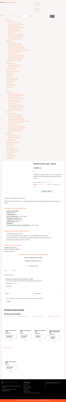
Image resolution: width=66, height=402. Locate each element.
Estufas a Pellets (11, 32)
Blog (37, 5)
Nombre (7, 293)
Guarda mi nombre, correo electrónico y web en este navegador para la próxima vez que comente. (24, 298)
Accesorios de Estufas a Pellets (15, 39)
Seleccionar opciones (10, 336)
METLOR (51, 184)
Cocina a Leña (9, 76)
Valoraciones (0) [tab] (22, 198)
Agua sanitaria (11, 74)
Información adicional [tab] (14, 198)
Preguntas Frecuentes (27, 391)
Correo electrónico (37, 293)
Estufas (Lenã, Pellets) (28, 257)
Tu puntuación (9, 283)
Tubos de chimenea (11, 84)
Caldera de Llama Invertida (14, 66)
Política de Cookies (27, 388)
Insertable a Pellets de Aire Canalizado (16, 55)
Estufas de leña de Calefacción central (16, 27)
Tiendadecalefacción (43, 254)
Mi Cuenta (38, 2)
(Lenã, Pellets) (39, 257)
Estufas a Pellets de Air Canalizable (16, 34)
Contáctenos (38, 4)
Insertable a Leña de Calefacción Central (17, 48)
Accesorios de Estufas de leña (14, 31)
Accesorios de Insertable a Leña (15, 52)
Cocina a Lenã (38, 260)
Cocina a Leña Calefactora (13, 77)
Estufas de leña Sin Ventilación (15, 26)
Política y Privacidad (27, 386)
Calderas (8, 61)
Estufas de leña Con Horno (14, 29)
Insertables (9, 40)
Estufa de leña (39, 184)
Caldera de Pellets (10, 69)
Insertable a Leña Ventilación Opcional (16, 47)
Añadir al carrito (47, 191)
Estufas (8, 19)
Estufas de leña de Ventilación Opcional (16, 24)
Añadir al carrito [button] (38, 336)
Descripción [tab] (6, 198)
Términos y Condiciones (27, 387)
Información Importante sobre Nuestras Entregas (31, 392)
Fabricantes (9, 87)
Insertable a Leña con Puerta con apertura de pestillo (19, 50)
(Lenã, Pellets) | (32, 260)
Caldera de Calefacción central (15, 65)
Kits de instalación (11, 86)
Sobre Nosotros (26, 384)
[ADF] (11, 341)
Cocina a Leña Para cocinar (13, 79)
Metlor (43, 184)
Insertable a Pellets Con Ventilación (16, 58)
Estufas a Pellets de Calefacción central (16, 35)
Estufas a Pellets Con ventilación (15, 37)
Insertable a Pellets (11, 53)
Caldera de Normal (13, 68)
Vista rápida (11, 328)
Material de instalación (11, 81)
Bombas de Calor (10, 73)
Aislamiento (10, 82)
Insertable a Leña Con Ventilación (15, 43)
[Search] (30, 16)
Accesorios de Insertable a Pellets (15, 60)
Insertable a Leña (11, 42)
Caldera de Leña (11, 63)
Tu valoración (9, 286)
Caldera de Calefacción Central (14, 71)
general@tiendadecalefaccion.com (9, 2)
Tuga (45, 184)
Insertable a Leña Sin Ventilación (15, 45)
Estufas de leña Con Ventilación (15, 22)
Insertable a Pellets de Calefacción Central (17, 56)
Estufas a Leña (11, 21)
